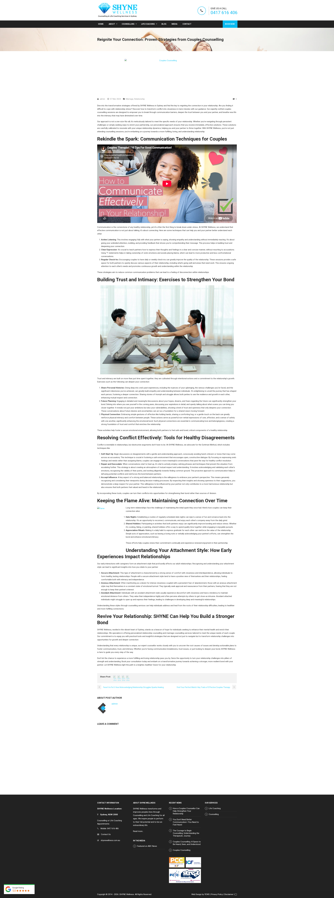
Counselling (128, 24)
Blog (164, 24)
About (112, 24)
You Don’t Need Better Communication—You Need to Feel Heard (186, 822)
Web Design (196, 894)
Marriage (129, 99)
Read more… (138, 831)
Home (100, 24)
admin (102, 99)
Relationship (139, 99)
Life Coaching (148, 24)
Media (174, 24)
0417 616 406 (224, 12)
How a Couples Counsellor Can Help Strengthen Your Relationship (186, 811)
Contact (187, 24)
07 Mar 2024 (115, 99)
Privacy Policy (217, 894)
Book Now (230, 24)
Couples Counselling (181, 850)
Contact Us (106, 834)
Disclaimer (228, 894)
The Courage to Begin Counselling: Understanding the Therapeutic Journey (186, 833)
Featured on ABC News (147, 846)
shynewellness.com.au (110, 840)
